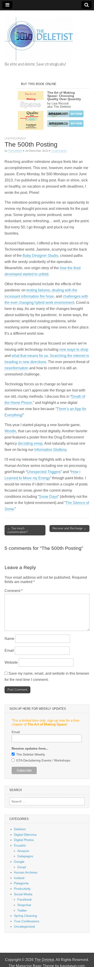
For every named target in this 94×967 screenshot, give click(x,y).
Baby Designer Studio (40, 256)
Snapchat (24, 905)
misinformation (16, 368)
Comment (14, 591)
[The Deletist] (39, 36)
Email (9, 650)
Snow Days (48, 497)
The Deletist (15, 150)
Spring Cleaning (25, 916)
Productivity (22, 888)
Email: (16, 732)
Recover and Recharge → (69, 528)
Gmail (21, 867)
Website (11, 662)
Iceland (19, 878)
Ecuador (20, 845)
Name (9, 639)
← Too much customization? (18, 530)
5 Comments (59, 150)
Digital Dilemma (25, 834)
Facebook (24, 899)
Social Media (23, 894)
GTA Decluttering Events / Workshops (43, 760)
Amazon (23, 851)
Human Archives (25, 872)
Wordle (10, 431)
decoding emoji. (31, 443)
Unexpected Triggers (44, 472)
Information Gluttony (50, 450)
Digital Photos (24, 840)
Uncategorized (15, 138)
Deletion (20, 829)
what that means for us (30, 356)
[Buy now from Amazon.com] (65, 116)
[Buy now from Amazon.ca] (65, 126)
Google (19, 861)
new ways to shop (73, 349)
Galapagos (25, 856)
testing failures (38, 290)
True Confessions (26, 921)
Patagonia (21, 883)
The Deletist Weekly (30, 754)
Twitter (22, 910)
